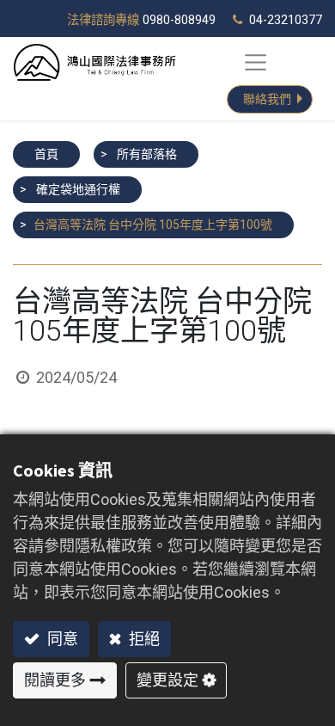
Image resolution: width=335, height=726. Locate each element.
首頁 (46, 154)
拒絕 (142, 639)
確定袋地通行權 (78, 189)
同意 (61, 639)
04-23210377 (285, 20)
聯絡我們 (267, 99)
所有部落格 (147, 154)
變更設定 (167, 680)
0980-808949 (179, 20)
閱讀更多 (55, 680)
